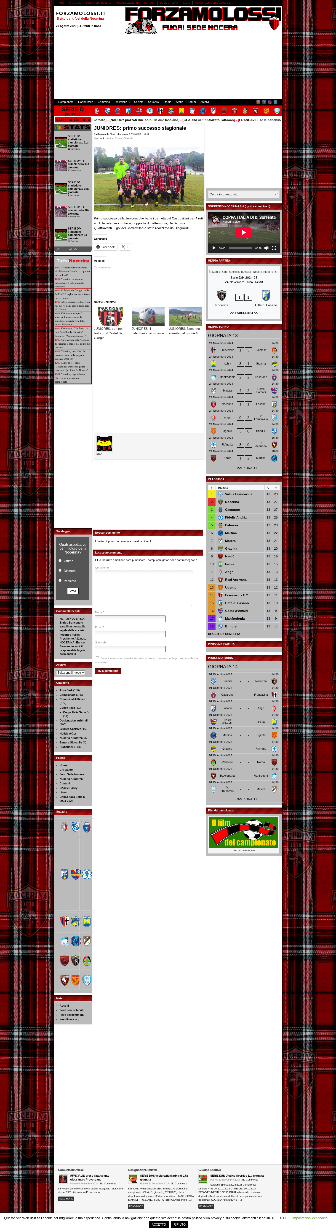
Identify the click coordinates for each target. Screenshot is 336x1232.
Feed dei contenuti (71, 1010)
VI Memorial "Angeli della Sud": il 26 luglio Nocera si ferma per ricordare (72, 294)
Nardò (230, 556)
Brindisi (231, 626)
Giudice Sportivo (70, 729)
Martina (231, 533)
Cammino (104, 102)
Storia (179, 102)
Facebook (264, 102)
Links (186, 3)
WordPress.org (69, 1019)
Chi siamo (75, 3)
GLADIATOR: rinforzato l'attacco (181, 120)
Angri (229, 572)
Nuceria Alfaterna (127, 3)
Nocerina (232, 502)
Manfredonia (235, 618)
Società (139, 102)
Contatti (149, 3)
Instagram (269, 102)
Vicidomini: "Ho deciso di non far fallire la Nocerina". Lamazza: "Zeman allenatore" (71, 332)
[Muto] (266, 248)
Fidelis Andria (236, 517)
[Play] (214, 248)
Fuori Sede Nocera (98, 3)
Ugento (231, 587)
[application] (244, 232)
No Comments (108, 1183)
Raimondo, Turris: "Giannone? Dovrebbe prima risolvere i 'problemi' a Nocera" (71, 366)
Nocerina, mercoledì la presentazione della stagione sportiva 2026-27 (70, 355)
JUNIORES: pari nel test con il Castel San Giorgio (109, 333)
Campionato (66, 102)
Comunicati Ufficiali (72, 699)
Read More (66, 1198)
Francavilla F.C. (237, 595)
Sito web (100, 642)
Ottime (68, 561)
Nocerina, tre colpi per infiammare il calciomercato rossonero (70, 283)
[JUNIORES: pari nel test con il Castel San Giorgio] (110, 316)
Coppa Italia (85, 102)
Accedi (64, 1005)
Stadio (167, 102)
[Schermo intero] (274, 248)
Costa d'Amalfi (236, 611)
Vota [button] (73, 591)
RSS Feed (258, 102)
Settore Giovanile (124, 138)
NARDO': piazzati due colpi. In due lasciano (117, 120)
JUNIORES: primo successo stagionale (140, 128)
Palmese (231, 525)
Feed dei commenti (72, 1014)
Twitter (275, 102)
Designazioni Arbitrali (74, 720)
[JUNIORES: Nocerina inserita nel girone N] (185, 316)
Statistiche (119, 102)
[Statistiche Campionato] (72, 129)
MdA (112, 134)
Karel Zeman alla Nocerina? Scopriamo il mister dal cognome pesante (72, 343)
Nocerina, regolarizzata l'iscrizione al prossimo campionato (70, 378)
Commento (102, 567)
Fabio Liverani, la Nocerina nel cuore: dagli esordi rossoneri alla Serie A (72, 305)
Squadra (153, 102)
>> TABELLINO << (244, 313)
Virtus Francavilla (238, 494)
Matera (230, 541)
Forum (192, 102)
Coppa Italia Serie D (76, 712)
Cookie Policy (169, 3)
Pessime (70, 581)
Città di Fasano (237, 603)
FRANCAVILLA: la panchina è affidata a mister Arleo (252, 120)
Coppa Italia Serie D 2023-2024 (214, 3)
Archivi (203, 102)
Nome (99, 612)
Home (61, 3)
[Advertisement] (168, 67)
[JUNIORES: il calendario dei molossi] (148, 316)
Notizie (110, 138)
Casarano (232, 509)
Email (98, 627)
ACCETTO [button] (159, 1224)
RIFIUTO (180, 1224)
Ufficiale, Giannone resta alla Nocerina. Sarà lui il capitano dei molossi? (72, 271)
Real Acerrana (236, 579)
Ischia (230, 564)
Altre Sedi (66, 690)
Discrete (70, 571)
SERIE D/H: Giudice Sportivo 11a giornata (237, 1175)
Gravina (231, 548)
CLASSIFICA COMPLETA (224, 634)
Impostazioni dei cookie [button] (309, 1218)
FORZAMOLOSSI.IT (81, 13)
